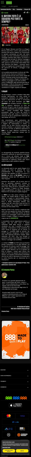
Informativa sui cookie (24, 445)
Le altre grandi (13, 6)
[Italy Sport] (16, 358)
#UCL (6, 142)
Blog (14, 9)
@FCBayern (11, 140)
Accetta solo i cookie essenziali (9, 451)
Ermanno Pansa (8, 45)
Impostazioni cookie (6, 447)
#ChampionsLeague (11, 137)
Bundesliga (19, 9)
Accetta (22, 450)
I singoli (4, 6)
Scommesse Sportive (6, 9)
